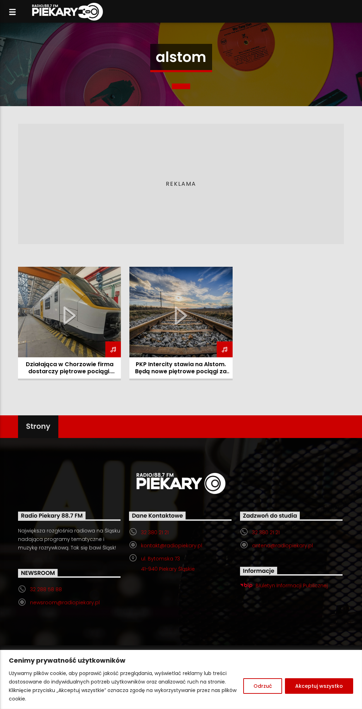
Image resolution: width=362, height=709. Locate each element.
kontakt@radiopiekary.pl (171, 545)
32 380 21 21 (155, 532)
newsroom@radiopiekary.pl (65, 602)
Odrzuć (262, 686)
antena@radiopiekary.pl (282, 545)
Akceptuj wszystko (319, 686)
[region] (181, 679)
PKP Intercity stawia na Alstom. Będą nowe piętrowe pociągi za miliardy (181, 371)
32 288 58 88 (46, 589)
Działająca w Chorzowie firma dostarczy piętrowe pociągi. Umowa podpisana (69, 371)
